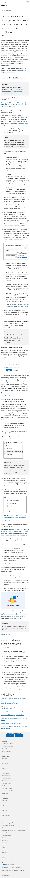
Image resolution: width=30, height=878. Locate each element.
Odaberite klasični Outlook (14, 91)
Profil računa (4, 758)
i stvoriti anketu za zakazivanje (13, 616)
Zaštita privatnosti (15, 870)
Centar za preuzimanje (6, 760)
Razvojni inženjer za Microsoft (8, 825)
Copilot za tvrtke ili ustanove (7, 743)
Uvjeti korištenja (23, 870)
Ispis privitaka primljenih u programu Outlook (13, 712)
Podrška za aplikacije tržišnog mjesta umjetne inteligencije (13, 830)
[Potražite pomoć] (5, 2)
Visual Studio (4, 842)
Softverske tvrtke (5, 840)
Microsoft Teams (5, 818)
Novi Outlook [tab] (6, 78)
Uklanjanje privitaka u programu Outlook (12, 715)
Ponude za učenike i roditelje (7, 790)
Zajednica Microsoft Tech (7, 832)
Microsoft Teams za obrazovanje (8, 780)
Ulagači (3, 857)
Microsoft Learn (5, 827)
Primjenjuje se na (6, 35)
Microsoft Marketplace (6, 835)
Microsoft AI (4, 800)
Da (10, 735)
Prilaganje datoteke (6, 103)
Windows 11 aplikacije (6, 751)
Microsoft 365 (4, 748)
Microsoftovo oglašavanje (7, 813)
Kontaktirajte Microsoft (6, 870)
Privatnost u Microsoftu (6, 855)
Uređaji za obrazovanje (6, 778)
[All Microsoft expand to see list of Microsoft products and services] (2, 2)
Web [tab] (25, 78)
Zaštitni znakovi (5, 872)
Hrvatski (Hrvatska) (8, 862)
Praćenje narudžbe (5, 765)
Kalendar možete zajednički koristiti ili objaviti (13, 614)
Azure (3, 805)
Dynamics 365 (4, 808)
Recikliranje (4, 768)
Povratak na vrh (5, 395)
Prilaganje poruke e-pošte (9, 106)
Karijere (3, 850)
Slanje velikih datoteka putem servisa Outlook (13, 698)
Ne (19, 735)
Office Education (5, 785)
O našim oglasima (12, 872)
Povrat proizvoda (5, 763)
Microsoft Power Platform (7, 837)
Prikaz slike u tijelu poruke (21, 104)
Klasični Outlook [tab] (17, 78)
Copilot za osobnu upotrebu (7, 746)
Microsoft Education (6, 775)
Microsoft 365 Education (6, 783)
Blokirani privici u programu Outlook (11, 723)
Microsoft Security (5, 803)
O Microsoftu (4, 852)
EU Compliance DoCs (21, 872)
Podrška (3, 5)
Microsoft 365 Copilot (6, 815)
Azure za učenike (5, 793)
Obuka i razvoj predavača (7, 788)
